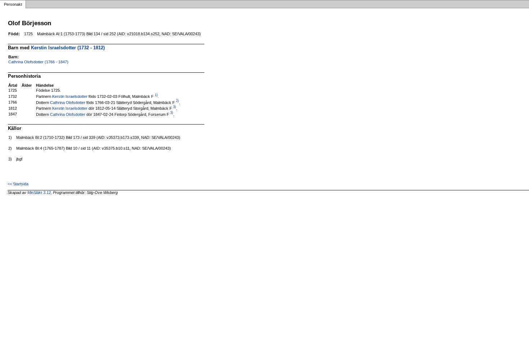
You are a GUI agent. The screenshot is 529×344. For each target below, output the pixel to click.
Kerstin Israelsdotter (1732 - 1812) (68, 47)
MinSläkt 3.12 (39, 192)
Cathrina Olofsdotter (67, 102)
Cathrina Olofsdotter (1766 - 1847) (38, 62)
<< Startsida (18, 184)
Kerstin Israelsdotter (69, 96)
